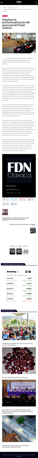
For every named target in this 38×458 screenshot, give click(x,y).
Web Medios (19, 456)
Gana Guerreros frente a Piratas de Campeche (22, 224)
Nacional (4, 375)
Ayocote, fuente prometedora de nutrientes (15, 377)
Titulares (5, 15)
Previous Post (5, 220)
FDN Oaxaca (10, 186)
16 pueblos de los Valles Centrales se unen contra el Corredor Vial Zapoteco (17, 344)
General (4, 341)
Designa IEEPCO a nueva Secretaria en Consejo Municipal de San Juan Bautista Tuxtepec (15, 218)
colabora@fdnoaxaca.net (12, 189)
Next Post (34, 225)
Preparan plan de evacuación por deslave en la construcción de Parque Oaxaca (15, 446)
